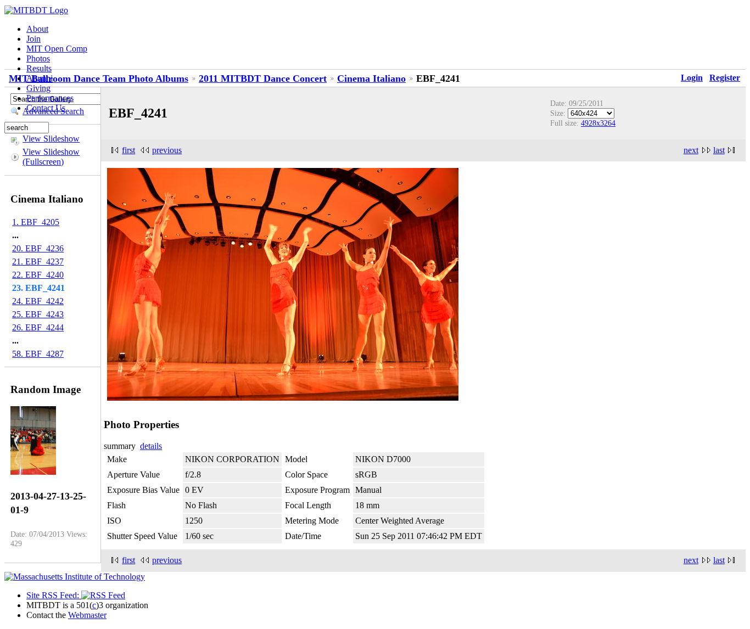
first (128, 150)
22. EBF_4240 (38, 274)
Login (692, 77)
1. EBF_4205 (35, 222)
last (719, 150)
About (37, 28)
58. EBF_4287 (38, 353)
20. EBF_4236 (38, 248)
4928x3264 (598, 123)
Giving (38, 88)
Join (33, 38)
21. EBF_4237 (38, 261)
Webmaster (87, 615)
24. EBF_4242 (38, 301)
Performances (50, 98)
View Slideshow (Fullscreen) (51, 156)
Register (724, 77)
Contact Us (45, 108)
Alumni (39, 78)
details (151, 446)
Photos (38, 58)
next (691, 150)
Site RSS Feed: (53, 595)
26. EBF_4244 (38, 327)
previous (167, 150)
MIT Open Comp (56, 48)
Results (39, 68)
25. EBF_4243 (38, 314)
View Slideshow (51, 138)
